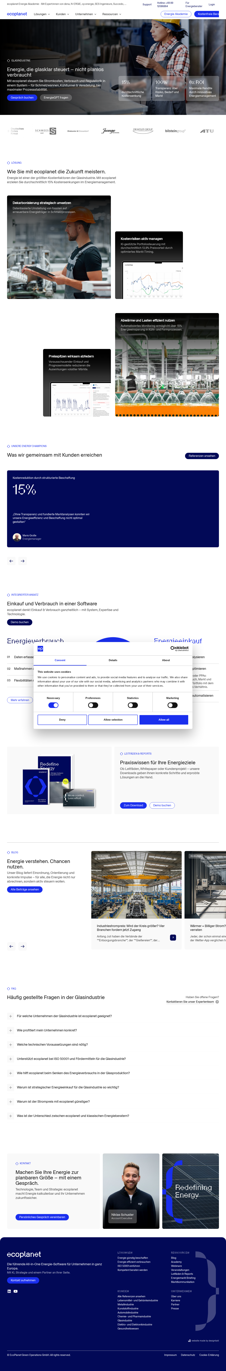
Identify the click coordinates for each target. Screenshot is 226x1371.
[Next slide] (22, 561)
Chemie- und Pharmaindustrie (134, 1316)
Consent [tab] (60, 660)
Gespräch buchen (22, 97)
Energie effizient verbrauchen (134, 1261)
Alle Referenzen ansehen (131, 1296)
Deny (62, 719)
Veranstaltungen (180, 1270)
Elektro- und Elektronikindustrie (135, 1324)
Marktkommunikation (182, 1282)
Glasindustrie (125, 1320)
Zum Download (133, 805)
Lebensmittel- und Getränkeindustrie (138, 1300)
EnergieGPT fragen (56, 97)
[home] (17, 14)
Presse (175, 1308)
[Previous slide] (11, 561)
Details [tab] (113, 660)
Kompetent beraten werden (133, 1270)
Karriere (175, 1300)
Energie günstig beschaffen (133, 1257)
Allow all (164, 719)
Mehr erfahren (20, 715)
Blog (173, 1257)
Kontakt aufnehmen (23, 1280)
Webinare (176, 1266)
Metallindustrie (126, 1304)
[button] (42, 14)
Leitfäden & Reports (182, 1273)
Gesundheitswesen (128, 1328)
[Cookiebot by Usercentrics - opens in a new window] (173, 648)
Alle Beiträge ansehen (25, 889)
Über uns (176, 1296)
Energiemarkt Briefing (183, 1278)
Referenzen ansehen (202, 456)
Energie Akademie (176, 14)
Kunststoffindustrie (128, 1308)
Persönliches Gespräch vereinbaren (42, 1217)
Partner (175, 1304)
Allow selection (113, 719)
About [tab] (166, 660)
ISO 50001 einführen (129, 1266)
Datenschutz (188, 1355)
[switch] (93, 705)
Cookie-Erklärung (209, 1355)
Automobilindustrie (128, 1312)
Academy (176, 1261)
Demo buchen (20, 622)
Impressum (170, 1355)
